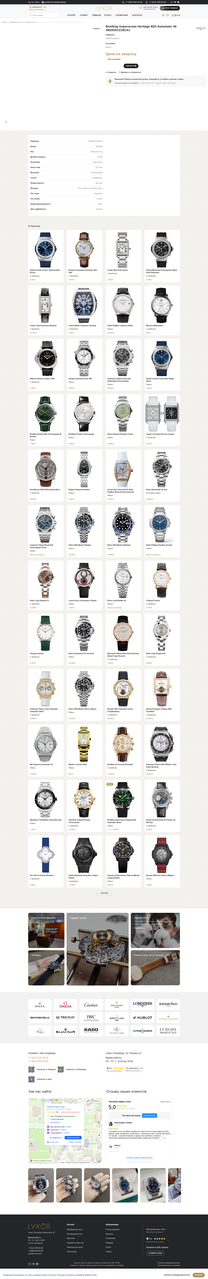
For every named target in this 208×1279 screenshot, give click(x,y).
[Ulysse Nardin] (142, 1250)
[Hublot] (142, 1237)
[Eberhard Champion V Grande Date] (84, 1077)
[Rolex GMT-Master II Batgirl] (84, 525)
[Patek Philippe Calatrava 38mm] (123, 305)
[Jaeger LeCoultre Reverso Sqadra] (162, 414)
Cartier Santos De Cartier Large (43, 1097)
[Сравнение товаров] (163, 15)
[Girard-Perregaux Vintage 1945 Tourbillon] (162, 689)
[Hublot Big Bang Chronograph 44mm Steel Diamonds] (162, 250)
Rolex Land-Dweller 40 (116, 600)
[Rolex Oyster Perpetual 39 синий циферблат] (162, 966)
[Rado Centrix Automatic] (84, 1021)
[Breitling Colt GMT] (162, 910)
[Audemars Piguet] (168, 1224)
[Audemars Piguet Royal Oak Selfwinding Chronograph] (123, 358)
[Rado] (91, 1250)
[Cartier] (91, 1224)
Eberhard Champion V (116, 1097)
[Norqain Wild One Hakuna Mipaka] (162, 855)
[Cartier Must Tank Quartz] (123, 250)
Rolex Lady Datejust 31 (39, 600)
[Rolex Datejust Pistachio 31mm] (123, 414)
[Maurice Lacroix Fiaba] (84, 744)
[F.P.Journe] (168, 1250)
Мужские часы (31, 22)
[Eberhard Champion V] (123, 1077)
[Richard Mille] (40, 1237)
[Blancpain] (65, 1250)
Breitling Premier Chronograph (81, 434)
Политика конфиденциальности (177, 1275)
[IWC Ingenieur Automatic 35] (46, 744)
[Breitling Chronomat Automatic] (123, 744)
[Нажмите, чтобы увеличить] (6, 122)
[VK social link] (175, 2)
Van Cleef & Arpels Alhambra (42, 875)
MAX (165, 83)
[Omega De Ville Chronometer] (162, 1021)
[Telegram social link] (178, 2)
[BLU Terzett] (162, 1077)
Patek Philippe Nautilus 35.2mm (159, 545)
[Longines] (142, 1224)
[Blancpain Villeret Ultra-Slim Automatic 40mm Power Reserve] (123, 633)
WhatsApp (171, 83)
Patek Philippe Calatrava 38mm (120, 326)
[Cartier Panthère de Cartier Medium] (46, 966)
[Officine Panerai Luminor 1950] (46, 358)
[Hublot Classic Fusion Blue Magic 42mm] (162, 358)
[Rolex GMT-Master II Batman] (123, 525)
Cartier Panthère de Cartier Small (120, 986)
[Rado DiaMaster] (46, 910)
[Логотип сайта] (104, 8)
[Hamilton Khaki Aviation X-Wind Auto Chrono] (46, 1021)
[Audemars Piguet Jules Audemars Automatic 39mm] (46, 689)
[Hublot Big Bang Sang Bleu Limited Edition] (84, 855)
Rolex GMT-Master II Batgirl (80, 545)
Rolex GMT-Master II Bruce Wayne (82, 709)
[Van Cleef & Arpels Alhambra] (46, 855)
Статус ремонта (171, 8)
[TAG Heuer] (65, 1237)
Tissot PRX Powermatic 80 (79, 931)
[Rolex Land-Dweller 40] (123, 580)
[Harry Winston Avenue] (123, 1021)
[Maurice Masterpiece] (162, 305)
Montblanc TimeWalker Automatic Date (46, 820)
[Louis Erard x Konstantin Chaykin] (84, 580)
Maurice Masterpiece (154, 326)
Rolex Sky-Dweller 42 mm (156, 490)
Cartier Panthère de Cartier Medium (44, 986)
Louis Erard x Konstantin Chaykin (83, 600)
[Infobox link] (132, 2)
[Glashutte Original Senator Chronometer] (84, 799)
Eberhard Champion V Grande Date (83, 1097)
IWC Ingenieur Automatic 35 (41, 764)
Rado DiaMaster (36, 931)
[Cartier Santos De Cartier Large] (46, 1077)
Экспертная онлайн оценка (55, 2)
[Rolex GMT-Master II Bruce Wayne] (84, 689)
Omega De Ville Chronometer (158, 1042)
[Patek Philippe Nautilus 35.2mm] (162, 525)
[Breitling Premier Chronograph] (84, 414)
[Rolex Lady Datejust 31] (46, 580)
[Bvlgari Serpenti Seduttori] (84, 469)
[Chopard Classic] (162, 580)
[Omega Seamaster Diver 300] (84, 358)
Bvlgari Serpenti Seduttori (79, 490)
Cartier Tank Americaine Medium (43, 326)
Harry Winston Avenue (116, 1042)
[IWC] (91, 1237)
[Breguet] (40, 1250)
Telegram (158, 83)
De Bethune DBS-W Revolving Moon (45, 490)
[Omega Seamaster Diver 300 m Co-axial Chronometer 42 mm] (123, 910)
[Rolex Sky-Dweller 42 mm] (162, 469)
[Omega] (65, 1224)
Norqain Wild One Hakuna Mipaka (160, 875)
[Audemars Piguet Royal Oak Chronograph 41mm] (46, 525)
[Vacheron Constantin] (168, 1237)
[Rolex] (40, 1224)
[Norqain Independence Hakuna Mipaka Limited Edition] (123, 855)
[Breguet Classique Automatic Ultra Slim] (84, 250)
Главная (5, 22)
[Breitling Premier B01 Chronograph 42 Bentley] (46, 414)
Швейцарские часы (16, 22)
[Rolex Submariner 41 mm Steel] (84, 633)
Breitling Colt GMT (153, 931)
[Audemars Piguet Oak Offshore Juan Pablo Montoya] (162, 744)
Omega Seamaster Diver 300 (80, 379)
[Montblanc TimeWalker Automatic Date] (46, 799)
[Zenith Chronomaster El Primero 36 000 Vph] (162, 799)
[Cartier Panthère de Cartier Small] (123, 966)
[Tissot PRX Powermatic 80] (84, 910)
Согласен (199, 1275)
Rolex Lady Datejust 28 (155, 653)
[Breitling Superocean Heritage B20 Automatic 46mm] (123, 799)
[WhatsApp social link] (171, 2)
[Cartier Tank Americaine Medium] (46, 305)
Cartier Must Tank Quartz (117, 270)
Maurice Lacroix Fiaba (78, 764)
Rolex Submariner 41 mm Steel (81, 653)
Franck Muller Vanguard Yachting (82, 326)
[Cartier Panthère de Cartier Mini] (84, 966)
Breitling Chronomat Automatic (120, 764)
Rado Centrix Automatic (78, 1042)
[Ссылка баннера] (46, 1150)
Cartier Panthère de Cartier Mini (81, 986)
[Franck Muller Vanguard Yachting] (84, 305)
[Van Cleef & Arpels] (117, 1250)
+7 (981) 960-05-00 (146, 83)
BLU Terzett (151, 1097)
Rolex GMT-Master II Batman (119, 545)
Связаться (130, 66)
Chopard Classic (153, 600)
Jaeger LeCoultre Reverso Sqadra (160, 434)
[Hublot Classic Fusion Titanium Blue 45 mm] (46, 250)
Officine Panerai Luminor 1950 (42, 379)
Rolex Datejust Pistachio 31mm (120, 434)
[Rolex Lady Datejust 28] (162, 633)
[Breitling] (117, 1237)
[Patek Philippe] (117, 1224)
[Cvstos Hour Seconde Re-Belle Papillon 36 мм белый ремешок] (123, 469)
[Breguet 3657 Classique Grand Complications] (123, 689)
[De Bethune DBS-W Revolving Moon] (46, 469)
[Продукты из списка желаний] (167, 15)
